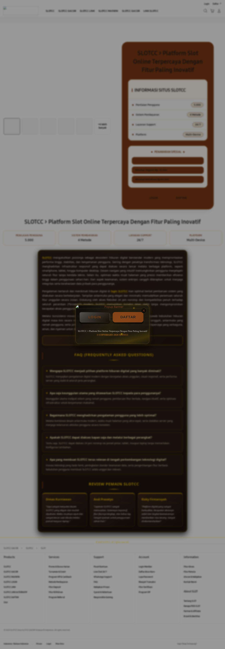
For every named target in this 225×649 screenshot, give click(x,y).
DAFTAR (128, 317)
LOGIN (94, 317)
